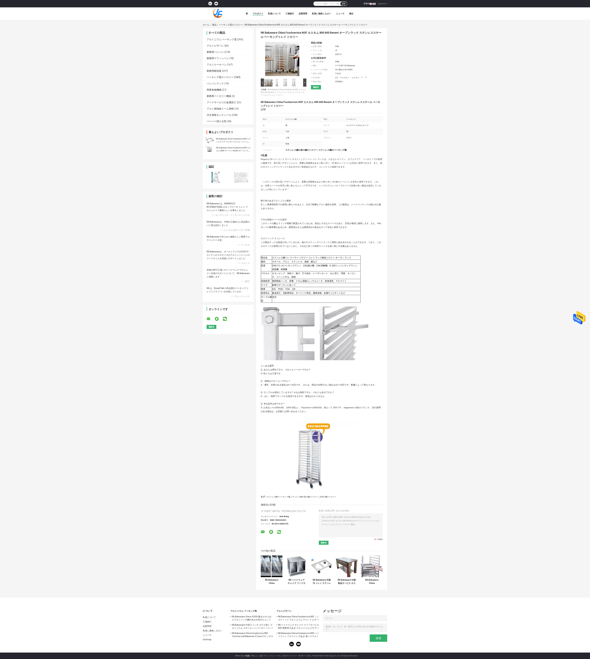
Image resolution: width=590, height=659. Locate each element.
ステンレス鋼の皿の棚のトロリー (305, 497)
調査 (344, 4)
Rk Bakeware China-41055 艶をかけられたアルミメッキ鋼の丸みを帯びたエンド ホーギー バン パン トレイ (251, 618)
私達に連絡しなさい (321, 13)
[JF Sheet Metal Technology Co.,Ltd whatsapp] (218, 319)
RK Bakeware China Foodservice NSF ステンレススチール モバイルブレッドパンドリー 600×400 (233, 142)
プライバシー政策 (242, 656)
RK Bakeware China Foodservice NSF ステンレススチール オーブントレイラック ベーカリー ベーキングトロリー (372, 581)
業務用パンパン (215, 52)
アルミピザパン (215, 45)
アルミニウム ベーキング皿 (222, 39)
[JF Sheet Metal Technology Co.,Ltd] (220, 13)
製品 (214, 25)
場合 (351, 13)
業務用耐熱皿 (214, 70)
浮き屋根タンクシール (219, 115)
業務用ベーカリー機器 (219, 96)
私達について (274, 13)
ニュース (340, 13)
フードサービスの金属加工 (221, 102)
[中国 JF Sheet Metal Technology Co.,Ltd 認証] (215, 177)
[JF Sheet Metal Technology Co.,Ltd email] (210, 319)
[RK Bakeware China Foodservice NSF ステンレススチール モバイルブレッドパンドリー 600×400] (210, 140)
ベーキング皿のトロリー (231, 25)
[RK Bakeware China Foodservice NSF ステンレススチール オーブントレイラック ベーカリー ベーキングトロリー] (372, 566)
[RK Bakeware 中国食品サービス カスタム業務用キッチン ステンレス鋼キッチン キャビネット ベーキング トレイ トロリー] (347, 566)
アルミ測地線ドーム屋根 (220, 108)
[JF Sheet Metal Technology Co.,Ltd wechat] (227, 319)
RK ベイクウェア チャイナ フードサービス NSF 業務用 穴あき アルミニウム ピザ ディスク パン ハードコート (298, 627)
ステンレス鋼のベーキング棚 (278, 497)
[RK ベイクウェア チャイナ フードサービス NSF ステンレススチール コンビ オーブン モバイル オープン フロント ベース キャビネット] (296, 566)
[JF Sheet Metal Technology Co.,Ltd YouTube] (216, 4)
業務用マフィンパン (218, 58)
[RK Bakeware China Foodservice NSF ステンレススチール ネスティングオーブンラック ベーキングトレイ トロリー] (271, 566)
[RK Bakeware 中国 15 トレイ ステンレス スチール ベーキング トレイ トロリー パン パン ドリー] (321, 566)
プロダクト (258, 13)
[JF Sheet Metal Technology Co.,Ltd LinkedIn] (210, 4)
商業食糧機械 (214, 89)
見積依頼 (367, 3)
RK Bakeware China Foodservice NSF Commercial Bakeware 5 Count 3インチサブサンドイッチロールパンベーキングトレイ (252, 635)
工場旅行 (289, 13)
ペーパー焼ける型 (216, 121)
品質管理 (303, 13)
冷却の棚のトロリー (328, 497)
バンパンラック (215, 83)
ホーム (206, 25)
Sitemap (207, 639)
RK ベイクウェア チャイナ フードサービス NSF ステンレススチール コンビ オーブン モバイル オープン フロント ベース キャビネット (297, 581)
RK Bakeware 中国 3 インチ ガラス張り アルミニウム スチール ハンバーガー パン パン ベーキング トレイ (252, 627)
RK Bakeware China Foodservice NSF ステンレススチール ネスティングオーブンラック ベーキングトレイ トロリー (271, 581)
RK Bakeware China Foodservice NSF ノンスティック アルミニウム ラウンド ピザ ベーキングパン (298, 618)
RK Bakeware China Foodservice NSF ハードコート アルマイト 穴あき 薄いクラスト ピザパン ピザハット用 (298, 635)
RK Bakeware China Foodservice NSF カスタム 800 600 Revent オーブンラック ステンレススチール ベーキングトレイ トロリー (283, 92)
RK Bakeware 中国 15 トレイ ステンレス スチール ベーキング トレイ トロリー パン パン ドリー (321, 581)
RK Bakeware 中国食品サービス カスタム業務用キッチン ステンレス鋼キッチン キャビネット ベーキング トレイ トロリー (347, 581)
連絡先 (316, 87)
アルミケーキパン (216, 64)
